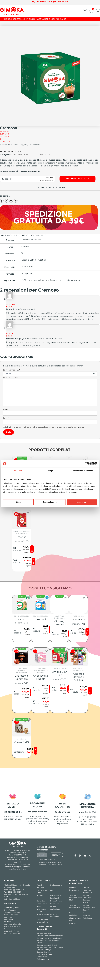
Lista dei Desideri (11, 915)
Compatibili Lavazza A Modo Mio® (33, 154)
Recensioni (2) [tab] (38, 235)
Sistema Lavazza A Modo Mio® (75, 897)
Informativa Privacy (12, 929)
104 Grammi (27, 267)
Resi (52, 890)
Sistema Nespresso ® (45, 933)
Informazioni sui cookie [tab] (83, 471)
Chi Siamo (8, 922)
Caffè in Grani (42, 957)
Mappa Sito (8, 919)
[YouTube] (85, 855)
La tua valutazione (11, 370)
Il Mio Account (9, 910)
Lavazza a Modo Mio (31, 239)
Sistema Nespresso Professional (87, 890)
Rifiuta (18, 502)
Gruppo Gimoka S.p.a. (17, 853)
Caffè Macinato (43, 959)
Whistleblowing (43, 914)
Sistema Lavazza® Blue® (47, 945)
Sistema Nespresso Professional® (50, 936)
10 (22, 253)
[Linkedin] (80, 855)
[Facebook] (75, 855)
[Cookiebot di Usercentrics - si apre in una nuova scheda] (86, 463)
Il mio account (56, 885)
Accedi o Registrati (11, 908)
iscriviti (56, 855)
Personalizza (48, 502)
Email (6, 418)
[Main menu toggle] (98, 11)
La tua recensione (11, 378)
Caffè (13, 154)
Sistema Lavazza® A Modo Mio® (49, 938)
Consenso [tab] (17, 471)
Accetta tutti (82, 502)
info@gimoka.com (16, 890)
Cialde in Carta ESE (44, 954)
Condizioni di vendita (12, 924)
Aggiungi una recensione (31, 144)
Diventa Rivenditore (12, 933)
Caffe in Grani (88, 918)
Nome (6, 409)
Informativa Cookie (11, 931)
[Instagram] (90, 855)
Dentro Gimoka (56, 901)
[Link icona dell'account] (85, 11)
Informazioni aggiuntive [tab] (14, 235)
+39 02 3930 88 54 (14, 892)
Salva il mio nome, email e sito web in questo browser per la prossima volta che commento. (44, 427)
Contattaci (8, 917)
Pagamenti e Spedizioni (14, 926)
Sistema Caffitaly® (44, 950)
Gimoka (25, 246)
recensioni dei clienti (9, 144)
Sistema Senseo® (44, 952)
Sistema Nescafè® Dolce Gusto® (50, 947)
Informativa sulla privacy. (52, 864)
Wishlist (40, 895)
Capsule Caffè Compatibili (33, 260)
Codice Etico (55, 909)
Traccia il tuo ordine (12, 912)
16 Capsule (26, 273)
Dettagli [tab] (50, 471)
